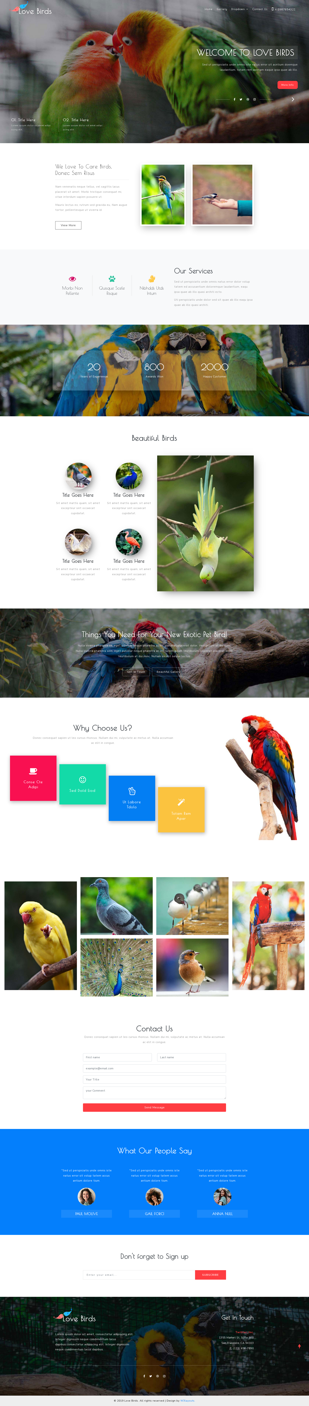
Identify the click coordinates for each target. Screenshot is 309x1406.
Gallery (222, 9)
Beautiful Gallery (168, 672)
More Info (287, 85)
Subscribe (210, 1275)
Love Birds (35, 11)
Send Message (154, 1107)
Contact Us (260, 9)
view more (68, 225)
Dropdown (238, 9)
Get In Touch (136, 672)
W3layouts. (187, 1400)
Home (209, 9)
